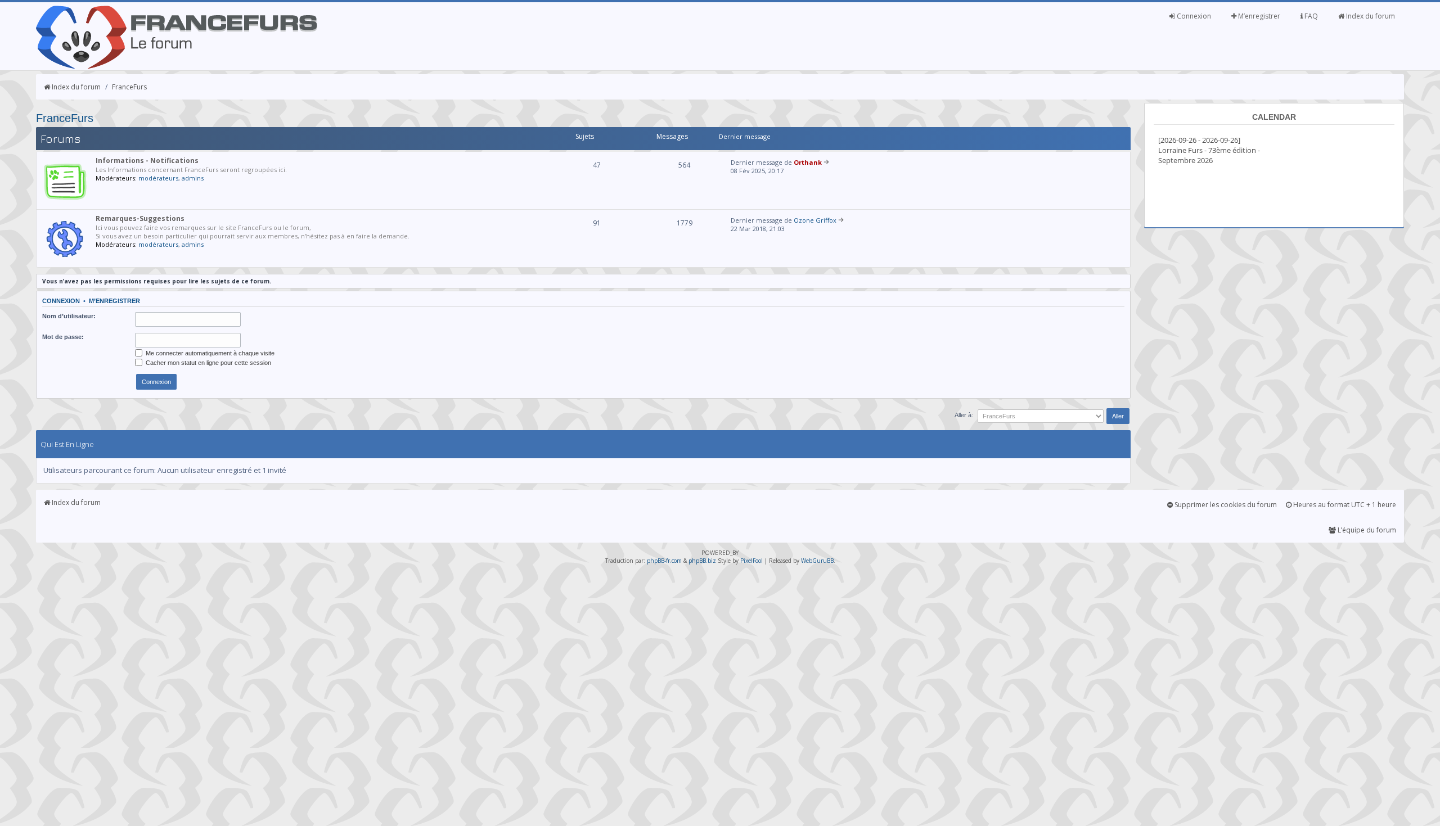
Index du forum (1369, 16)
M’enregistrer (1258, 16)
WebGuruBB (817, 561)
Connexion (1193, 16)
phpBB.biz (702, 561)
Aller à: (964, 415)
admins (193, 178)
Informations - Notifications (147, 160)
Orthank (808, 162)
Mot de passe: (63, 336)
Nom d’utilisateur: (69, 316)
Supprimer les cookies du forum (1225, 504)
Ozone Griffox (815, 220)
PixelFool (751, 561)
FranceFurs (129, 87)
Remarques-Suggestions (140, 218)
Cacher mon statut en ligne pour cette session (207, 362)
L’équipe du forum (1366, 530)
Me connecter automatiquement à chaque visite (209, 353)
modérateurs (158, 178)
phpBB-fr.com (664, 561)
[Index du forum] (176, 66)
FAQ (1310, 16)
